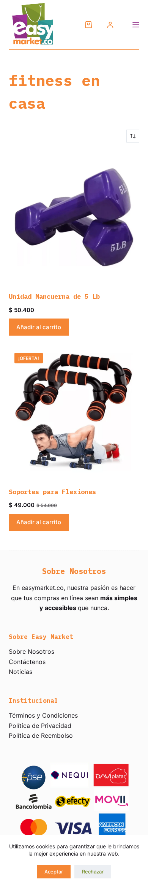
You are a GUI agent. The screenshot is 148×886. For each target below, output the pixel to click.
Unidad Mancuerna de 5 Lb (54, 296)
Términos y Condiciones (43, 715)
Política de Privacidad (40, 725)
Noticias (20, 671)
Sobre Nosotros (31, 651)
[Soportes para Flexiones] (74, 412)
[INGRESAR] (110, 25)
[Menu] (135, 24)
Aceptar (53, 872)
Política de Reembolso (41, 735)
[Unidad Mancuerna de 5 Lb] (74, 217)
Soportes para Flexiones (52, 492)
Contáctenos (27, 662)
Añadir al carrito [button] (38, 327)
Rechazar (93, 872)
